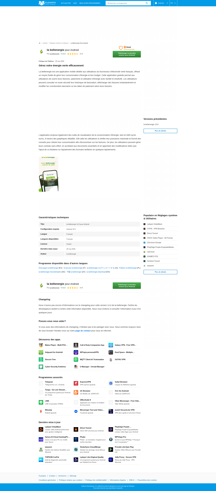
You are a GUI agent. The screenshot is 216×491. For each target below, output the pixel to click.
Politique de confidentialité (96, 480)
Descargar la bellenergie (48, 268)
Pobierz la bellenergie (128, 268)
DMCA (131, 480)
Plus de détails (160, 131)
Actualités (66, 3)
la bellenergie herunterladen (50, 272)
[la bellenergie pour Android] (41, 51)
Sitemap (73, 476)
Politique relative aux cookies (70, 480)
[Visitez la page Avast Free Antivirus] (127, 48)
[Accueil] (39, 43)
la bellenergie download (96, 272)
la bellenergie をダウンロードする (100, 268)
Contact (52, 476)
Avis (75, 3)
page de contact (83, 331)
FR (172, 3)
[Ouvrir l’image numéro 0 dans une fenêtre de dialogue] (48, 174)
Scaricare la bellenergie (73, 268)
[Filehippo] (47, 3)
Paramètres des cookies (147, 480)
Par (53, 54)
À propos (42, 476)
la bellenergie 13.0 (151, 124)
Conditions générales (47, 480)
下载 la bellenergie (73, 272)
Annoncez (62, 476)
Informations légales (118, 480)
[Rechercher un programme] (147, 3)
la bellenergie (63, 49)
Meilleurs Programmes (89, 3)
